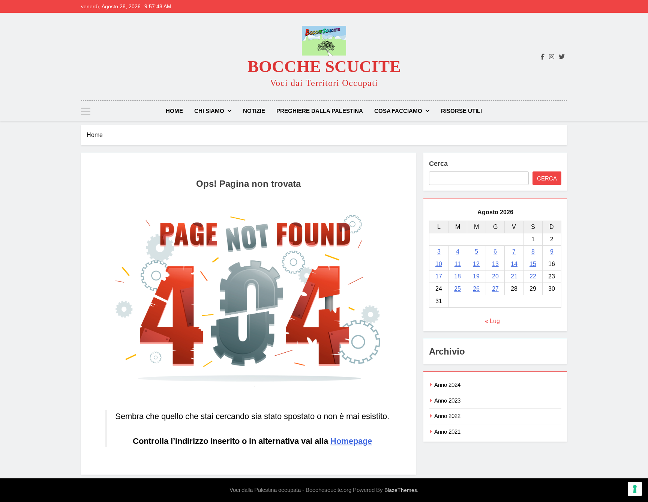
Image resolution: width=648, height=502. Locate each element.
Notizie (254, 111)
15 (533, 264)
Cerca (438, 163)
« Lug (492, 321)
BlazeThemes (400, 490)
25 (457, 289)
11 (457, 264)
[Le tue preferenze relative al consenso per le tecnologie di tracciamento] (635, 489)
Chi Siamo (209, 111)
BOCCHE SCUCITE (324, 66)
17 (438, 276)
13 (495, 264)
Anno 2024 (447, 385)
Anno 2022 (447, 416)
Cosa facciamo (398, 111)
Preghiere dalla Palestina (319, 111)
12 (476, 264)
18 (457, 276)
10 (438, 264)
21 (514, 276)
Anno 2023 (447, 400)
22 (533, 276)
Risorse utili (461, 111)
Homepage (351, 441)
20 (495, 276)
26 (476, 289)
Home (174, 111)
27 (495, 289)
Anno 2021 (447, 431)
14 (514, 264)
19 (476, 276)
